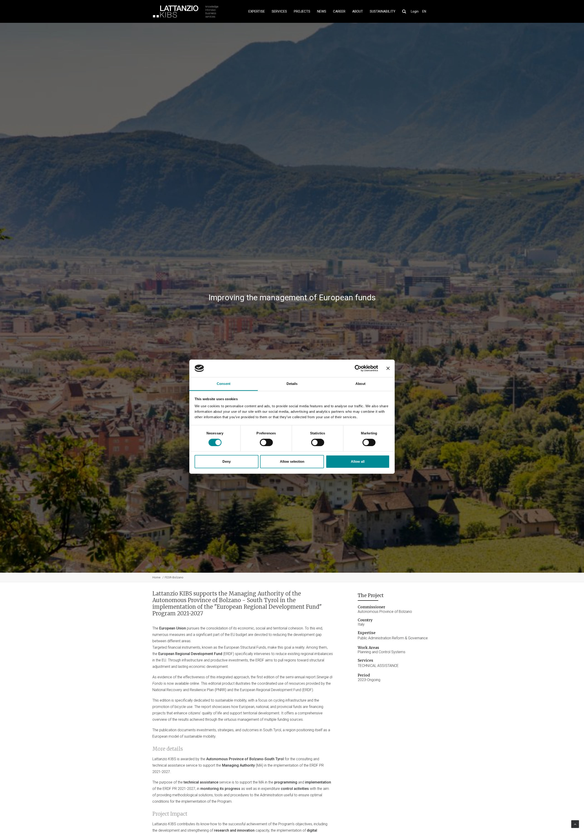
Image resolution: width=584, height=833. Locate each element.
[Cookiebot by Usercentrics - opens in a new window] (358, 368)
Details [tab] (292, 384)
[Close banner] (388, 368)
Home (156, 577)
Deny (226, 461)
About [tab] (360, 384)
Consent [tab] (223, 384)
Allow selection (292, 461)
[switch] (266, 442)
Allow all (358, 461)
